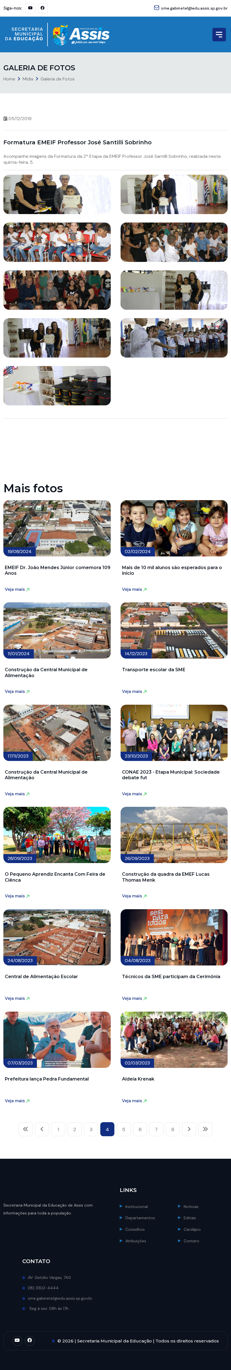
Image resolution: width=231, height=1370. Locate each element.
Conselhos (135, 1229)
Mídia (28, 79)
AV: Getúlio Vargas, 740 (49, 1277)
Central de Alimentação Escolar (41, 976)
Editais (190, 1217)
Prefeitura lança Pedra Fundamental (47, 1079)
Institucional (136, 1206)
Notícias (191, 1206)
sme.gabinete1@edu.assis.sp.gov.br (194, 8)
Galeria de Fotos (58, 79)
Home (9, 79)
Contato (191, 1240)
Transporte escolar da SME (153, 669)
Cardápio (192, 1229)
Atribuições (135, 1240)
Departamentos (140, 1217)
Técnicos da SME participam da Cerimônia (171, 976)
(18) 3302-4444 (43, 1287)
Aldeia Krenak (138, 1079)
